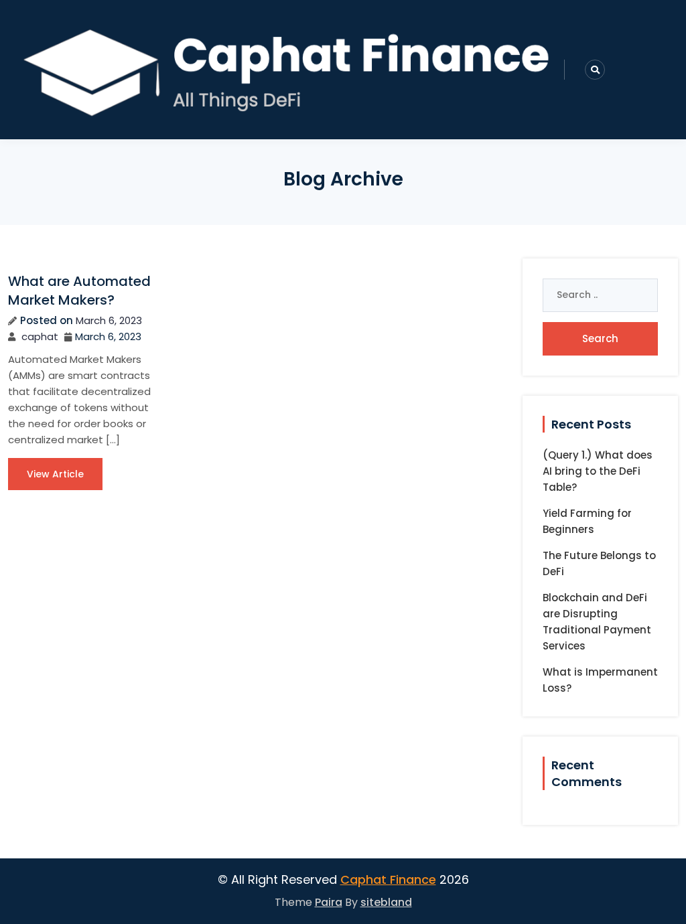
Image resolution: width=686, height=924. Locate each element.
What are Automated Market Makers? (79, 290)
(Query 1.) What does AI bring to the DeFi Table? (598, 471)
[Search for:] (600, 295)
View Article (55, 474)
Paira (328, 902)
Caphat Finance (388, 879)
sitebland (386, 902)
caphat (39, 336)
